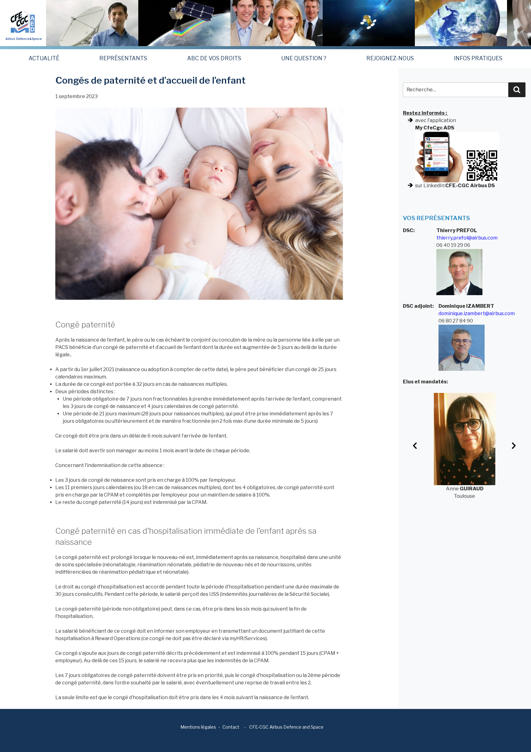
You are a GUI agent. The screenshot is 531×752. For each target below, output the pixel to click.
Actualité (44, 58)
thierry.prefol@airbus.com (467, 238)
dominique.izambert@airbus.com (477, 313)
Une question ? (303, 58)
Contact (230, 727)
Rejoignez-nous (390, 58)
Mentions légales (198, 727)
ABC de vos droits (214, 58)
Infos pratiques (478, 58)
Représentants (123, 58)
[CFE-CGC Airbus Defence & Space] (23, 23)
